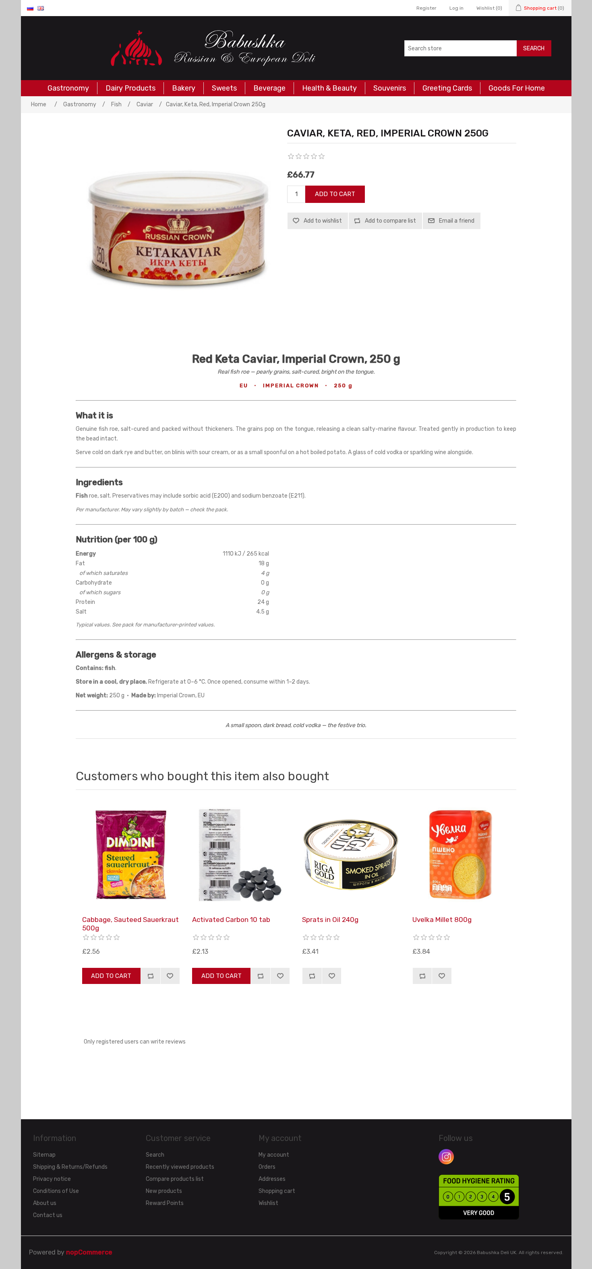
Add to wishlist (323, 220)
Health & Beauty (329, 88)
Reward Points (165, 1203)
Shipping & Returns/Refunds (70, 1167)
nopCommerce (89, 1252)
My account (274, 1154)
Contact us (47, 1215)
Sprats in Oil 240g (330, 920)
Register (426, 8)
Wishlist (268, 1203)
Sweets (224, 88)
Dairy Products (130, 88)
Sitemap (44, 1154)
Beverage (269, 88)
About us (44, 1203)
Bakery (183, 88)
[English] (41, 8)
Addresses (272, 1179)
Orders (267, 1167)
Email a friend (456, 220)
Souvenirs (389, 88)
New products (164, 1191)
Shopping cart (277, 1191)
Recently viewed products (180, 1167)
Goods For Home (517, 88)
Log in (456, 8)
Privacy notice (52, 1179)
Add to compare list (390, 220)
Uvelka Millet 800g (442, 920)
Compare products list (175, 1179)
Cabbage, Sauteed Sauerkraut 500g (130, 924)
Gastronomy (68, 88)
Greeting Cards (447, 88)
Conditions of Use (56, 1191)
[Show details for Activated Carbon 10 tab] (241, 854)
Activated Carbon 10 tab (231, 920)
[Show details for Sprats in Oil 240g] (351, 854)
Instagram (446, 1156)
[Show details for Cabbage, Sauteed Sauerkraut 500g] (131, 854)
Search (533, 48)
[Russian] (30, 8)
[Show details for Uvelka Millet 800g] (461, 854)
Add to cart (335, 194)
